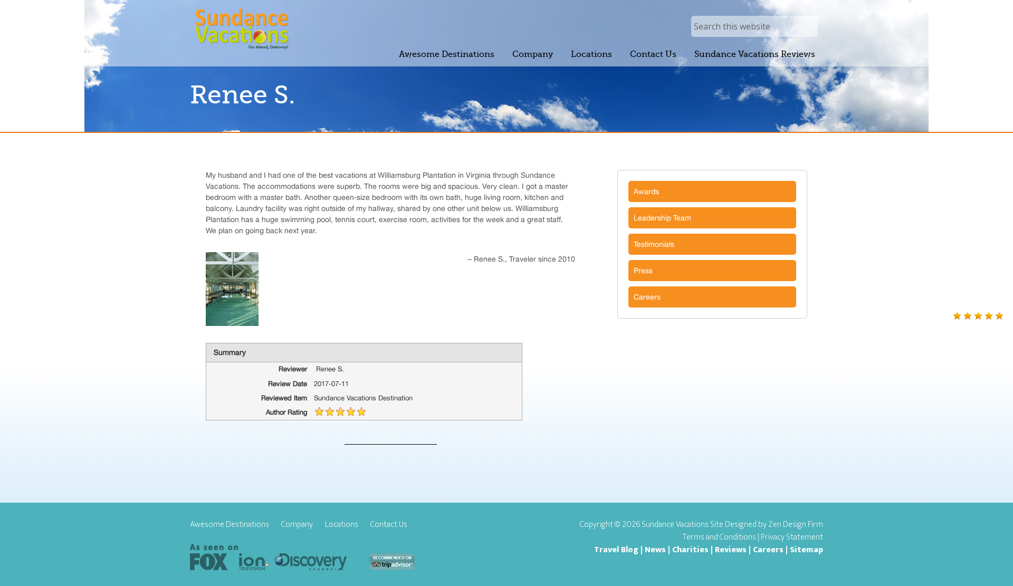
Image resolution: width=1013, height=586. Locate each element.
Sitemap (806, 550)
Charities (690, 550)
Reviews (731, 550)
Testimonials (654, 244)
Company (297, 524)
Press (643, 270)
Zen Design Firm (795, 524)
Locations (341, 524)
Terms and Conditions (719, 537)
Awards (646, 191)
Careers (647, 297)
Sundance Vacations (241, 28)
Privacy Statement (792, 537)
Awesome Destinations (229, 524)
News (655, 550)
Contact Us (388, 524)
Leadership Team (662, 218)
